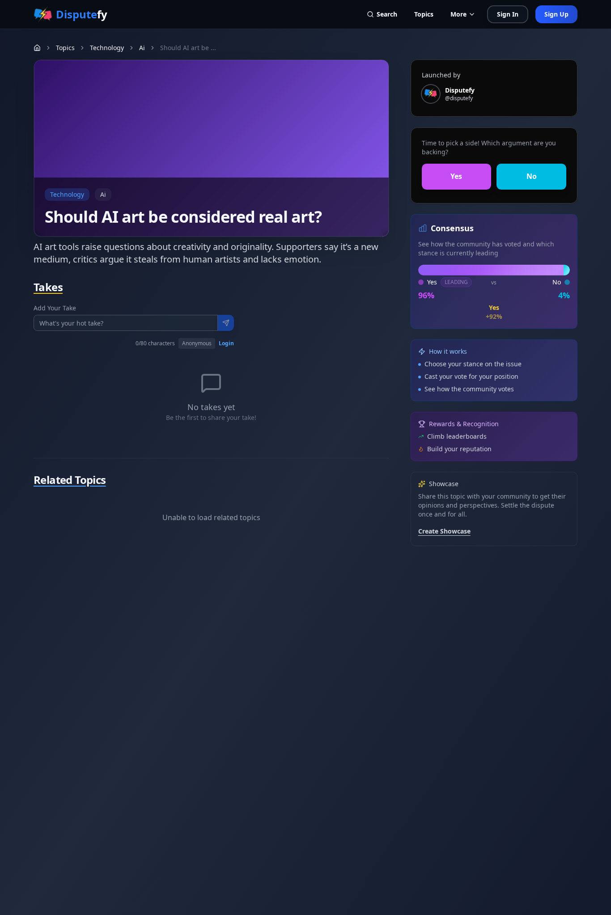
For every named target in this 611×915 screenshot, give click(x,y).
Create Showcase (444, 531)
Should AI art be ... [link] (188, 47)
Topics (423, 14)
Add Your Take (55, 308)
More (458, 14)
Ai (142, 47)
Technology (107, 47)
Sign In (507, 14)
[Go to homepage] (37, 47)
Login (226, 343)
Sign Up (556, 14)
